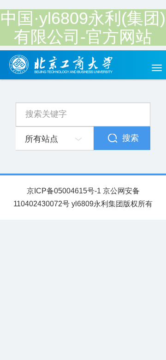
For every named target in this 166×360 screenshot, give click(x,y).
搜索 (130, 138)
